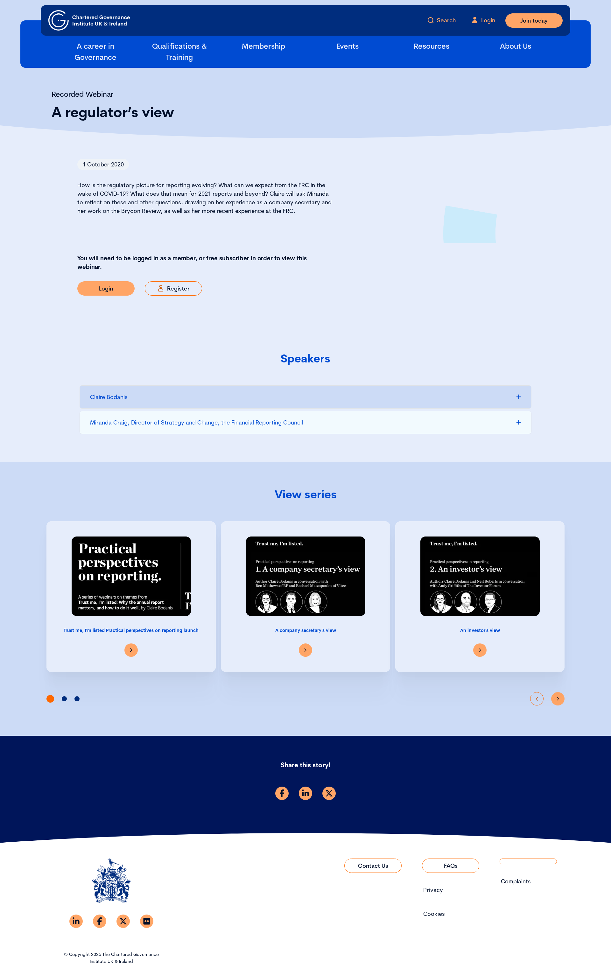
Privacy (433, 890)
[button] (50, 699)
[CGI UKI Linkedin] (76, 921)
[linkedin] (305, 793)
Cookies (434, 913)
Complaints (516, 881)
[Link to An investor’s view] (480, 650)
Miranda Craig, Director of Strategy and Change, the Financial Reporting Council (196, 422)
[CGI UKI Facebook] (99, 921)
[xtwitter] (329, 793)
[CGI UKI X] (123, 921)
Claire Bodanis (109, 397)
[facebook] (282, 793)
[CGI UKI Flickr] (146, 921)
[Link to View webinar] (131, 650)
